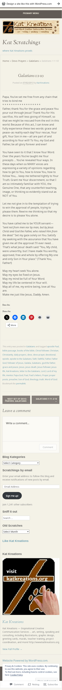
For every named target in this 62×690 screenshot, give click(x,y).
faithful (41, 358)
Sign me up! (12, 495)
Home (5, 60)
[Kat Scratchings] (30, 27)
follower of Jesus (15, 363)
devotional (51, 354)
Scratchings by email (17, 470)
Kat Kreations (43, 82)
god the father (48, 363)
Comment (48, 447)
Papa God (18, 375)
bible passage (9, 350)
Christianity (7, 354)
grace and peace (10, 367)
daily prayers (20, 354)
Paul (26, 375)
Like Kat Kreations (15, 541)
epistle (5, 358)
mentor (9, 375)
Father (48, 358)
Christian (54, 350)
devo (29, 354)
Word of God (51, 379)
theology (34, 379)
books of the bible (25, 350)
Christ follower (42, 350)
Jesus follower (43, 367)
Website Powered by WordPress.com (24, 660)
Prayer (45, 375)
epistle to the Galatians (21, 358)
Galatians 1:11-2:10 (46, 399)
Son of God (23, 379)
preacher (13, 379)
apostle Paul (53, 346)
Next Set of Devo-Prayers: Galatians (16, 399)
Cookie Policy (16, 675)
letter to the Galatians (30, 371)
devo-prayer (39, 354)
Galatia (27, 363)
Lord (43, 371)
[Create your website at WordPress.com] (31, 3)
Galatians (34, 60)
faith (35, 358)
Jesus (21, 367)
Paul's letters (35, 375)
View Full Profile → (12, 649)
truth (41, 379)
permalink (21, 383)
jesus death (30, 367)
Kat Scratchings (21, 42)
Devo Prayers (19, 60)
